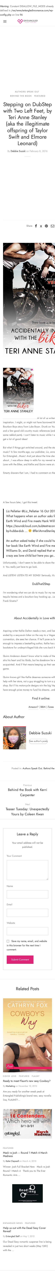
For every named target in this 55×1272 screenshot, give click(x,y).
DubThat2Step (41, 584)
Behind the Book (21, 95)
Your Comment (14, 856)
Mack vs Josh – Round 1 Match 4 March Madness (25, 1154)
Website (11, 923)
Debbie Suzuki (18, 151)
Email (9, 904)
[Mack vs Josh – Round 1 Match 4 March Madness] (27, 1124)
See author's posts (38, 741)
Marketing (10, 1086)
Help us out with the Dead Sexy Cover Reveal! (24, 1229)
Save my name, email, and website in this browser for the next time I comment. (27, 945)
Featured (40, 95)
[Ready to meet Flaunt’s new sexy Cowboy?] (27, 1035)
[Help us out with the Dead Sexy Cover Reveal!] (27, 1193)
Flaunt (36, 1076)
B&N (42, 707)
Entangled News (13, 1223)
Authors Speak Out (27, 91)
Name (10, 886)
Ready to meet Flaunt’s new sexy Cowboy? (27, 1081)
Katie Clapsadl (12, 1161)
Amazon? (33, 707)
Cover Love (9, 1076)
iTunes (51, 707)
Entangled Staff (13, 1236)
